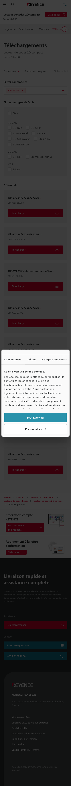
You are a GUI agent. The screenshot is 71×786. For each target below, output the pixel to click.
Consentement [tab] (13, 359)
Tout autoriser (35, 417)
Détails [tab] (31, 359)
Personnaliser (33, 429)
